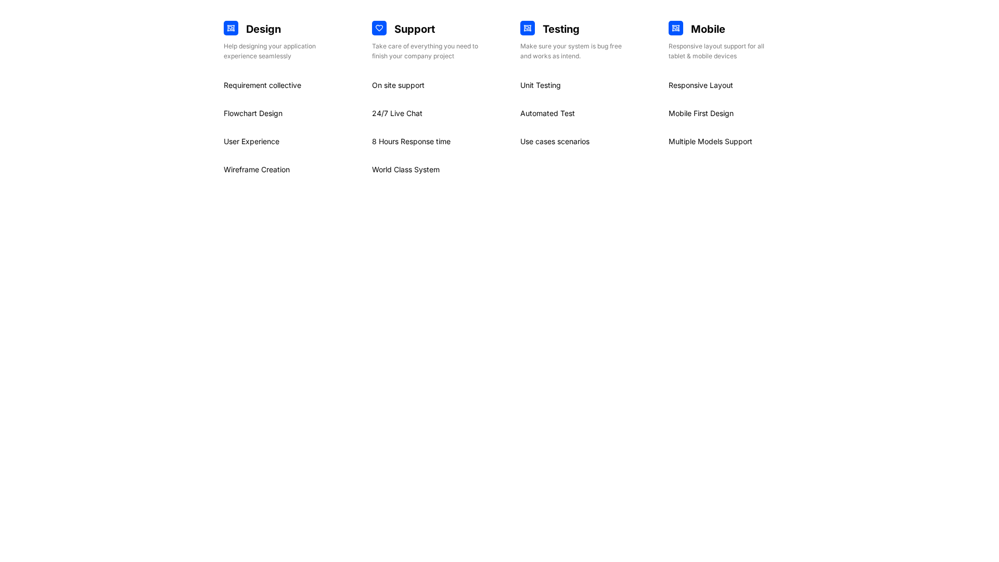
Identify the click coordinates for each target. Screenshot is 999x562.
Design (263, 29)
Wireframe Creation (257, 169)
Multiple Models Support (710, 141)
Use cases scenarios (555, 141)
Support (414, 29)
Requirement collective (262, 85)
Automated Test (547, 113)
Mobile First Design (701, 113)
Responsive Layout (701, 85)
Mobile (708, 29)
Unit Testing (540, 85)
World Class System (406, 169)
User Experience (251, 141)
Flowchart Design (253, 113)
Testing (561, 29)
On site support (398, 85)
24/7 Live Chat (397, 113)
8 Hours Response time (411, 141)
